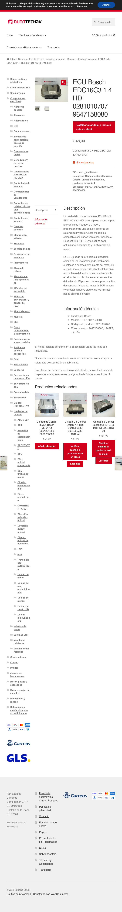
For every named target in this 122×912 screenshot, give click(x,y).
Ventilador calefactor (19, 641)
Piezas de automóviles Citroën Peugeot (48, 796)
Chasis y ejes (17, 92)
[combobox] (103, 22)
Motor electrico (22, 311)
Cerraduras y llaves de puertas (21, 163)
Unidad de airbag (23, 576)
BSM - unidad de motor (22, 474)
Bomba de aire (21, 131)
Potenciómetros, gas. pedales (22, 340)
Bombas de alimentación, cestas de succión (21, 141)
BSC (19, 453)
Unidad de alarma (23, 599)
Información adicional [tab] (41, 221)
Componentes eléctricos (30, 59)
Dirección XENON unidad (22, 529)
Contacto (44, 816)
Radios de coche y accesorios (20, 350)
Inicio (13, 59)
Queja (42, 848)
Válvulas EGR (21, 634)
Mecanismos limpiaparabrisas (21, 279)
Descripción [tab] (41, 210)
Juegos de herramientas (17, 674)
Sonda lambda (21, 392)
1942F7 (87, 186)
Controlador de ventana (22, 184)
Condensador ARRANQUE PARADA (21, 174)
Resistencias (21, 364)
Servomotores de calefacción (22, 376)
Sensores (19, 369)
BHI (16, 125)
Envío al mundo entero (48, 824)
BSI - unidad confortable (23, 462)
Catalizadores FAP (20, 87)
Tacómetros (20, 397)
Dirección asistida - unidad (22, 517)
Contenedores (18, 657)
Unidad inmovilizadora (23, 617)
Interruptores (21, 262)
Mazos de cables (19, 269)
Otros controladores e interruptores (22, 330)
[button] (63, 82)
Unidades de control (55, 59)
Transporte (53, 47)
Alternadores (21, 120)
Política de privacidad (45, 808)
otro (16, 321)
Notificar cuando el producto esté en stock (93, 127)
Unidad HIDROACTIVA (21, 404)
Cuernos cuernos (18, 228)
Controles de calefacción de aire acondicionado (22, 208)
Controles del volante (21, 219)
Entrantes (19, 243)
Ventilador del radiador (21, 650)
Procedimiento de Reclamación (48, 840)
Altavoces (19, 115)
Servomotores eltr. (21, 385)
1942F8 (96, 186)
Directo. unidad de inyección (81, 59)
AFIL (20, 425)
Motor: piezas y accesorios (18, 683)
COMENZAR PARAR (23, 507)
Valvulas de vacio (20, 628)
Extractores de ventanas (22, 255)
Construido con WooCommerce (50, 894)
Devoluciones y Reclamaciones (24, 47)
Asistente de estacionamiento (23, 435)
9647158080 (79, 190)
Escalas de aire (22, 248)
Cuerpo (14, 662)
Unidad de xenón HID (23, 608)
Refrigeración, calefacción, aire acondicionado (19, 710)
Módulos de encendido (20, 289)
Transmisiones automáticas (23, 564)
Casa (10, 35)
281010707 (107, 186)
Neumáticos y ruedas (17, 700)
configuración (80, 6)
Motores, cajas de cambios (20, 691)
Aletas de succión (19, 108)
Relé (16, 359)
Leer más (75, 463)
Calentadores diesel (21, 153)
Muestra (18, 316)
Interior (14, 667)
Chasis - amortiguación (23, 485)
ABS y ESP (23, 419)
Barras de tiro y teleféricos (18, 80)
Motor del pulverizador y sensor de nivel (21, 301)
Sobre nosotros (47, 854)
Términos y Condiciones (32, 35)
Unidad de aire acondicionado (23, 587)
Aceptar (106, 4)
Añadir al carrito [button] (46, 446)
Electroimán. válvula (20, 236)
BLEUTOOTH (23, 447)
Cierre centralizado (23, 497)
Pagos (42, 832)
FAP (19, 548)
